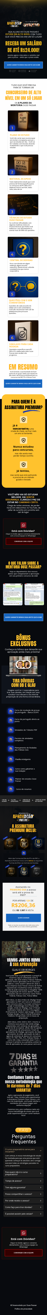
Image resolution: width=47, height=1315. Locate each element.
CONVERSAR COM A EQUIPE (23, 541)
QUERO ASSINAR (23, 918)
